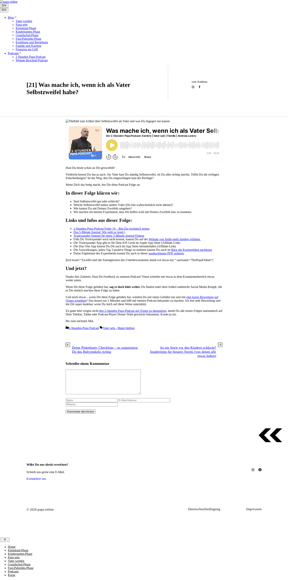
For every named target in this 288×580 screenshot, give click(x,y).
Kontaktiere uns (36, 478)
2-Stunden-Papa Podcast (48, 100)
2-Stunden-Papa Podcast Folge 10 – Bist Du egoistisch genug (111, 228)
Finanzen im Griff (27, 49)
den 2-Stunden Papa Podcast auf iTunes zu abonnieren (132, 310)
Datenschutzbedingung (204, 509)
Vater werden (24, 21)
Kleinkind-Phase (26, 28)
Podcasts (13, 53)
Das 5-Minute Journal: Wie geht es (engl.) (99, 232)
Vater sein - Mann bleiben (93, 100)
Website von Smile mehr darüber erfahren (175, 239)
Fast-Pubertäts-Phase (28, 38)
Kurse (11, 575)
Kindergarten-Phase (28, 31)
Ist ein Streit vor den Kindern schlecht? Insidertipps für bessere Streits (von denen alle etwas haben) (183, 352)
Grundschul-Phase (27, 35)
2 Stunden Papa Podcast (30, 56)
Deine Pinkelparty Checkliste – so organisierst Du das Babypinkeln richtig (105, 350)
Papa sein (21, 24)
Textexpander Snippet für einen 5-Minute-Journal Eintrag (108, 235)
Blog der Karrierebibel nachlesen (191, 249)
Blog (11, 17)
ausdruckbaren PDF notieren (166, 253)
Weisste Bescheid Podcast (32, 60)
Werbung (235, 509)
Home (11, 546)
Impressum (254, 509)
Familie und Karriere (28, 45)
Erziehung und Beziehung (32, 42)
